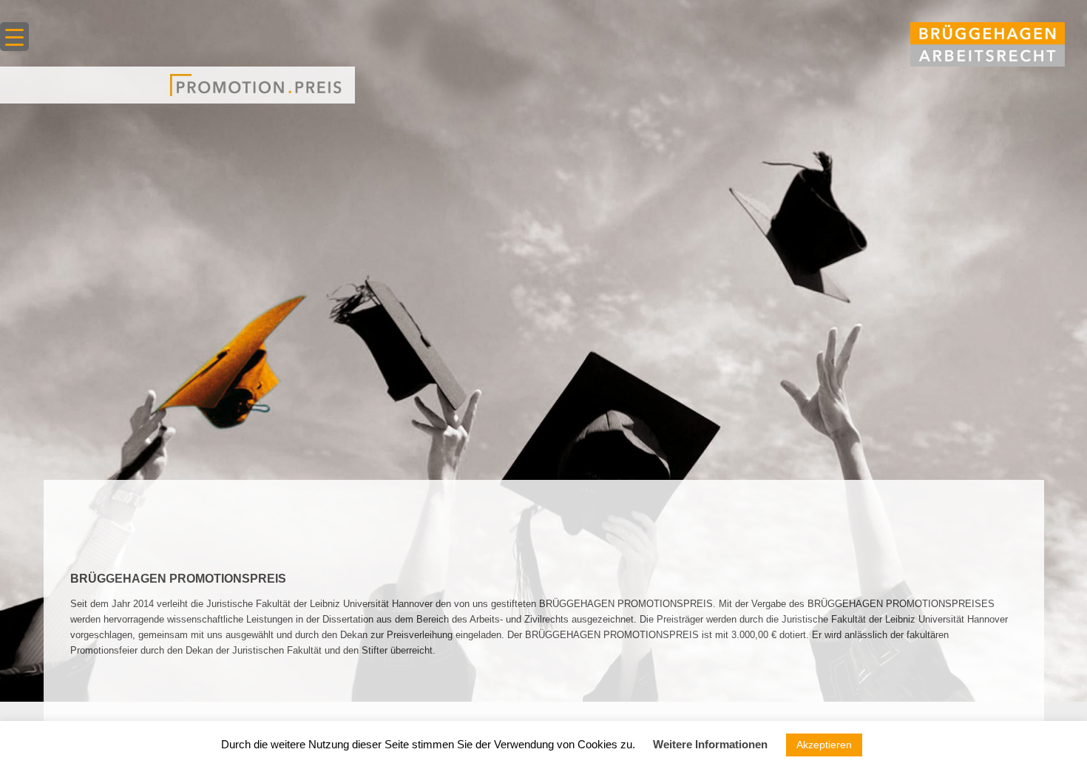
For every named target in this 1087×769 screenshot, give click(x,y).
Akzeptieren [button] (824, 745)
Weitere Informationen (710, 744)
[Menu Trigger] (14, 36)
